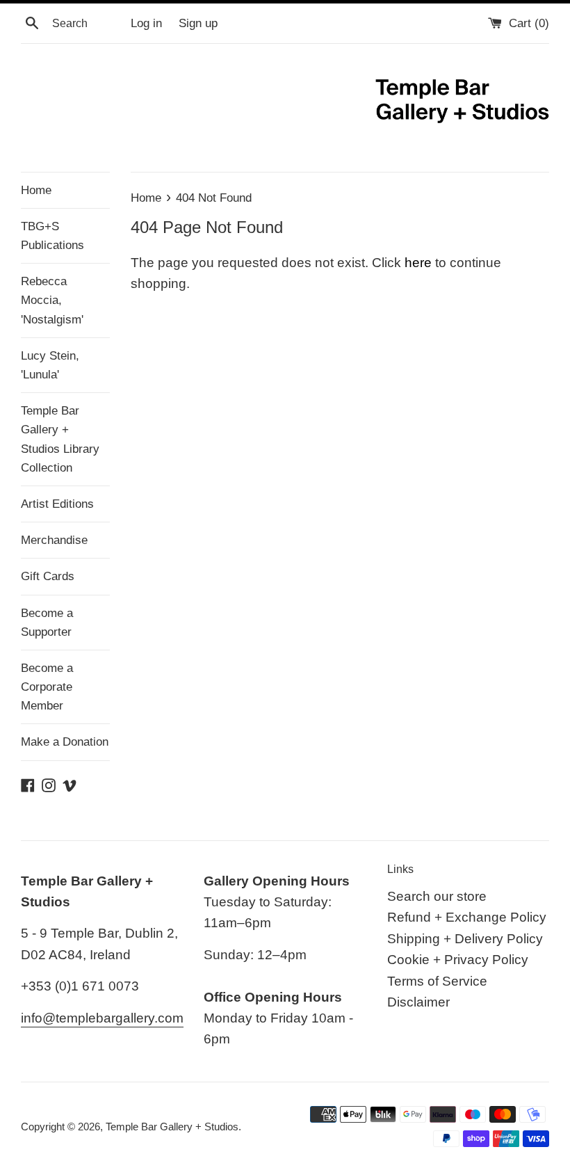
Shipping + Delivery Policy (465, 938)
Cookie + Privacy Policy (457, 959)
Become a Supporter (47, 623)
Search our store (437, 896)
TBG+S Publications (52, 236)
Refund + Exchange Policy (466, 917)
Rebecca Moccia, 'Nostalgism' (52, 300)
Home (36, 190)
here (418, 262)
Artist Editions (57, 504)
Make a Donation (64, 741)
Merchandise (54, 540)
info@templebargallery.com (102, 1018)
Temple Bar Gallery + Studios (172, 1126)
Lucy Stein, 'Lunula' (50, 365)
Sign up (198, 23)
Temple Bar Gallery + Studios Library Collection (60, 439)
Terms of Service (437, 981)
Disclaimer (418, 1002)
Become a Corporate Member (47, 687)
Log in (146, 23)
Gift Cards (47, 576)
